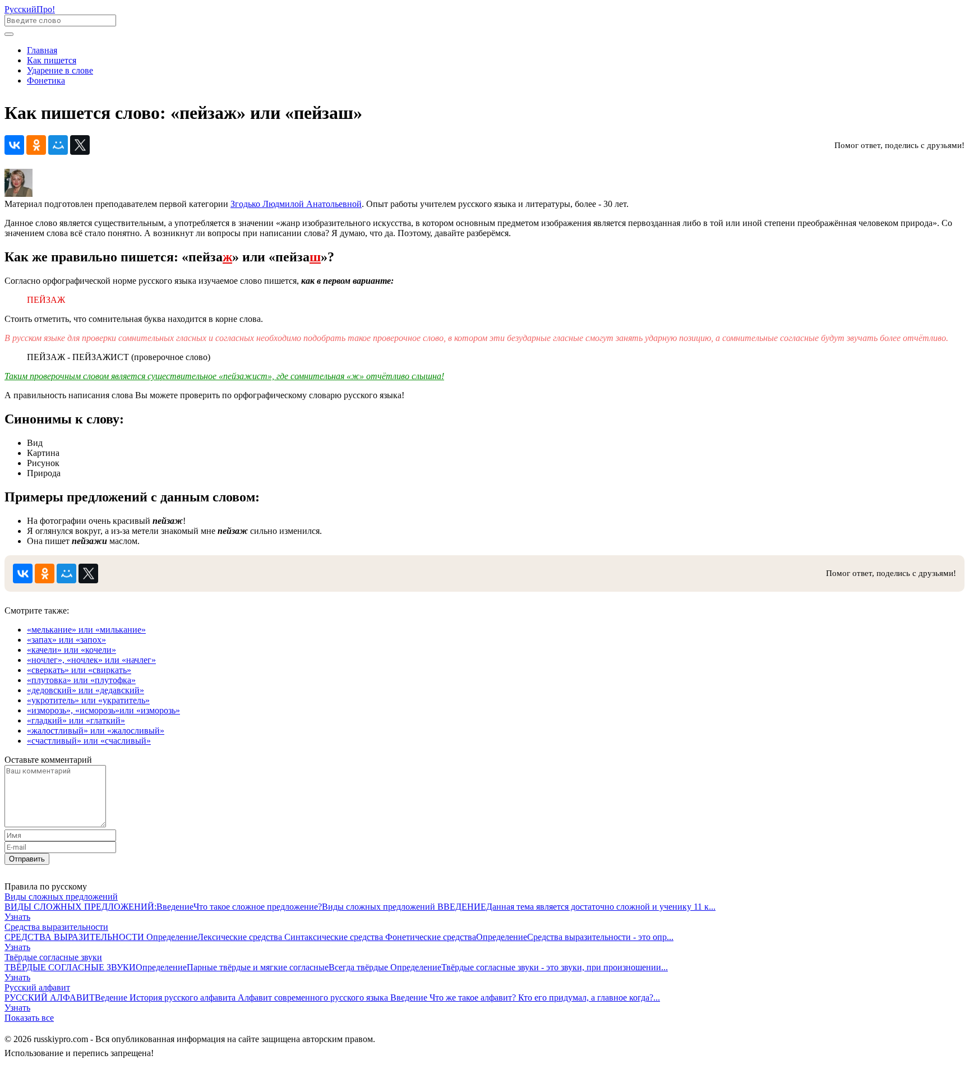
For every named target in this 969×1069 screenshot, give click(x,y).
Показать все (29, 1017)
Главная (42, 50)
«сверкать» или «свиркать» (79, 670)
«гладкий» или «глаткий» (76, 720)
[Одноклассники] (36, 145)
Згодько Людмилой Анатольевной (296, 204)
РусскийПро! (29, 9)
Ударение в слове (60, 70)
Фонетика (46, 80)
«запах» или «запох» (66, 639)
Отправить (27, 859)
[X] (80, 145)
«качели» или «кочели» (71, 650)
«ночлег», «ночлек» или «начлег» (91, 660)
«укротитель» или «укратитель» (88, 700)
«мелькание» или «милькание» (86, 629)
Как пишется (51, 60)
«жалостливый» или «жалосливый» (95, 730)
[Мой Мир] (58, 145)
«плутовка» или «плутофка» (81, 680)
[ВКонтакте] (14, 145)
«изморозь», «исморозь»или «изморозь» (103, 710)
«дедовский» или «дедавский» (85, 690)
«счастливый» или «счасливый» (89, 740)
